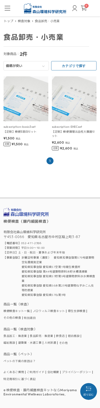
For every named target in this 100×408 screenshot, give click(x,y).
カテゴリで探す (74, 66)
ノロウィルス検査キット (49, 311)
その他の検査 (12, 318)
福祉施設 (9, 343)
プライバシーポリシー (76, 372)
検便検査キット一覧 (16, 311)
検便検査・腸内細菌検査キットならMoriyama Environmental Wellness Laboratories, (40, 392)
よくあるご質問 (13, 372)
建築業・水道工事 (30, 343)
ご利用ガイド (36, 372)
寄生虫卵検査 (77, 311)
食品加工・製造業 (15, 336)
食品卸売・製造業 (41, 336)
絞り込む (88, 394)
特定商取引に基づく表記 (19, 379)
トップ (8, 21)
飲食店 (60, 336)
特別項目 (30, 318)
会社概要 (53, 372)
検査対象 (24, 21)
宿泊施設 (74, 336)
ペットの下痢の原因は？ (19, 361)
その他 (63, 343)
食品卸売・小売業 (47, 21)
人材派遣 (50, 343)
